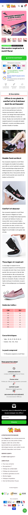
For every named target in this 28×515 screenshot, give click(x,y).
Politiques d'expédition (9, 478)
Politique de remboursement (10, 471)
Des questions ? (7, 466)
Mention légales (7, 476)
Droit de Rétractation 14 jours (11, 481)
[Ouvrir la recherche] (19, 6)
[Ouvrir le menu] (3, 6)
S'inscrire (14, 422)
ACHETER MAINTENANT (15, 58)
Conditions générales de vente (11, 473)
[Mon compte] (22, 6)
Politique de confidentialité (10, 469)
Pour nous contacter (8, 464)
